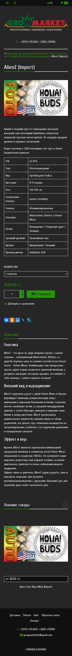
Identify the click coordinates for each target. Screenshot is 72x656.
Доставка (15, 615)
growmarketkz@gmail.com (37, 635)
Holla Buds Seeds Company (51, 53)
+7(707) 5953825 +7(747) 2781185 (38, 41)
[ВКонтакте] (6, 320)
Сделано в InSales (36, 649)
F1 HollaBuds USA (16, 56)
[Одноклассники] (12, 320)
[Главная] (5, 53)
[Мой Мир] (17, 320)
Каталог (14, 53)
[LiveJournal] (28, 320)
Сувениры (27, 53)
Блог (36, 615)
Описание (11, 334)
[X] (23, 320)
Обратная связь (51, 615)
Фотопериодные (38, 56)
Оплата (27, 615)
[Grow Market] (36, 23)
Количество (11, 267)
